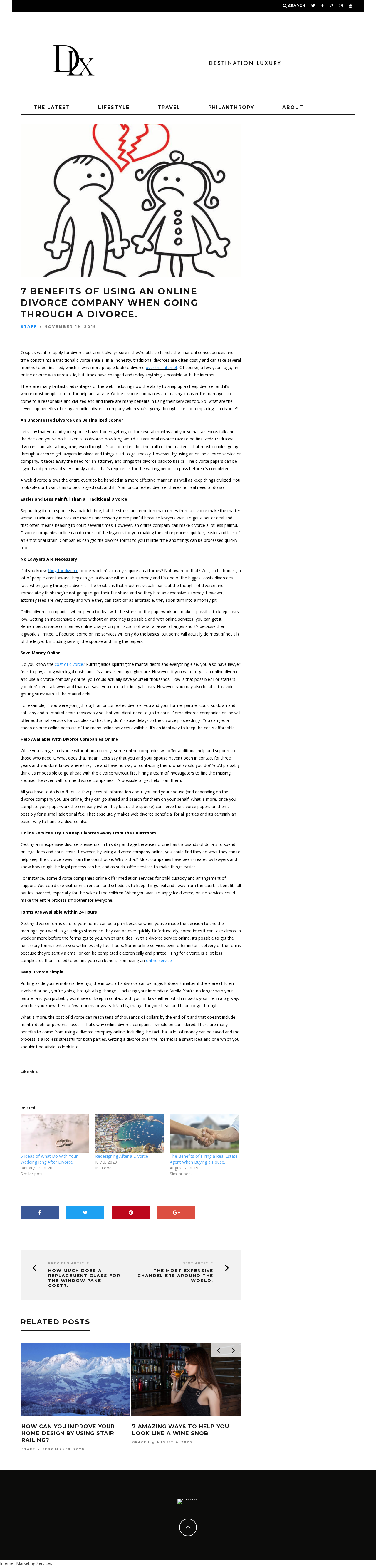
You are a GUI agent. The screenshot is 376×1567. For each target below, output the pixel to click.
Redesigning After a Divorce (122, 1156)
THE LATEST (51, 107)
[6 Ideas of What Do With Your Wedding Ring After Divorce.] (55, 1133)
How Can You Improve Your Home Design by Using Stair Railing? (68, 1433)
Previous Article (68, 1263)
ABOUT (292, 107)
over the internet (161, 367)
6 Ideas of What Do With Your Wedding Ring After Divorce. (49, 1159)
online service (159, 960)
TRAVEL (168, 107)
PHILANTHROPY (231, 107)
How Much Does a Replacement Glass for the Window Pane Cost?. (84, 1278)
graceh (141, 1442)
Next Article (197, 1263)
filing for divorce (63, 570)
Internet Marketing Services (26, 1563)
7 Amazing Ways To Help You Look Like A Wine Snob (180, 1430)
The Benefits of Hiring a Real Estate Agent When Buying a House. (204, 1159)
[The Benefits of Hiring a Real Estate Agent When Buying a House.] (204, 1133)
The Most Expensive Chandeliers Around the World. (175, 1275)
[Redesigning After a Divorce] (129, 1133)
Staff (29, 326)
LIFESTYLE (114, 107)
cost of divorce (69, 664)
